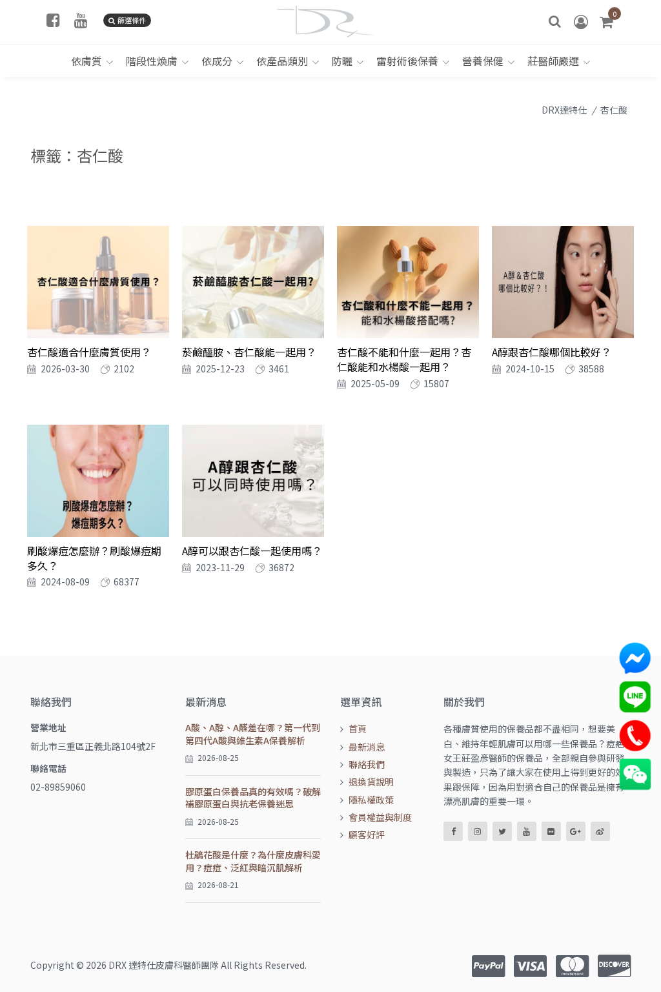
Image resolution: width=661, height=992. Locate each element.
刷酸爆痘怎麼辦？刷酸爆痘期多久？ (94, 557)
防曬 (342, 60)
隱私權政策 (371, 799)
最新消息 (367, 746)
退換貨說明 (371, 781)
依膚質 (86, 60)
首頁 (358, 728)
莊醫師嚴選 (553, 60)
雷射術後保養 (407, 60)
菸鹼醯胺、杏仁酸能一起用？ (249, 351)
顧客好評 (367, 834)
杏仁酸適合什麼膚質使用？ (89, 351)
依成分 (216, 60)
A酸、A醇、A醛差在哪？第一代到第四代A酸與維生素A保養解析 (252, 734)
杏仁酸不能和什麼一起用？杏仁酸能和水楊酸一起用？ (404, 359)
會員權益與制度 (380, 817)
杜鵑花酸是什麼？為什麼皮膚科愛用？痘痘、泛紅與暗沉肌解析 (253, 861)
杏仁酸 (613, 109)
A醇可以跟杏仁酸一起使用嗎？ (252, 550)
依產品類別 (282, 60)
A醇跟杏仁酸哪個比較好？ (551, 351)
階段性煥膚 (152, 60)
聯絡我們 (367, 764)
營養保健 (482, 60)
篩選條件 (131, 20)
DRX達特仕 (564, 109)
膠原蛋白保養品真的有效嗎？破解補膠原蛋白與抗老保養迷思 (253, 798)
